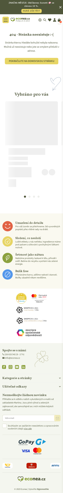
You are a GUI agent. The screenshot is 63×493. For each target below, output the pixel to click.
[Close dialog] (57, 222)
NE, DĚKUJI (31, 266)
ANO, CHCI (31, 257)
